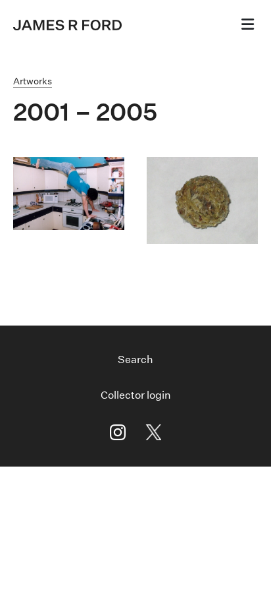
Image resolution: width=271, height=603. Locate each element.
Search (135, 359)
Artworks (32, 81)
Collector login (136, 395)
